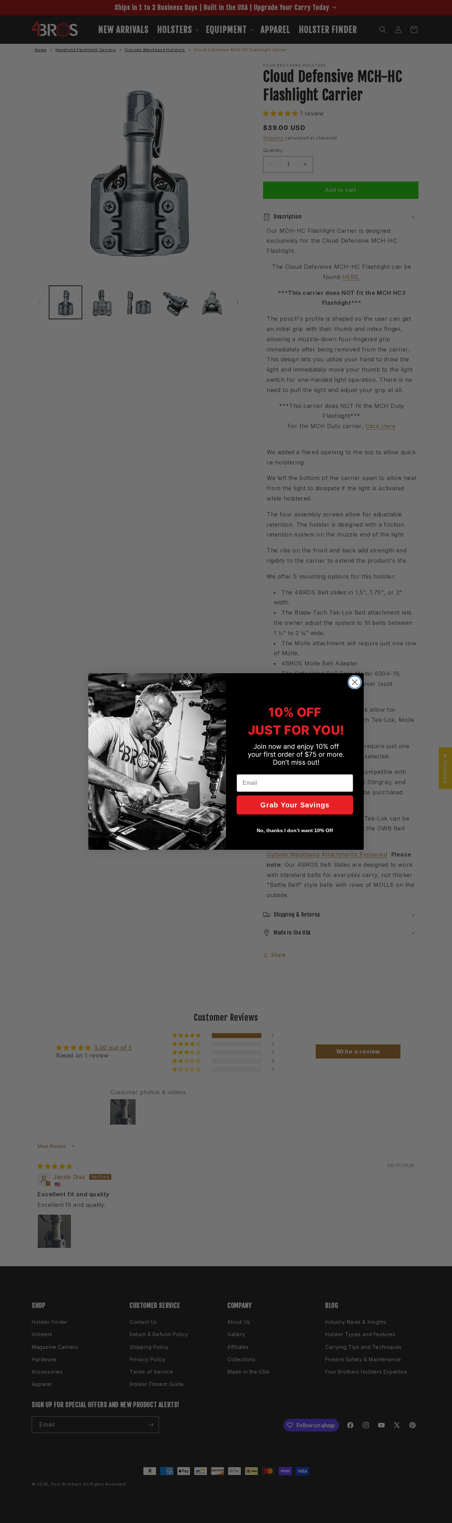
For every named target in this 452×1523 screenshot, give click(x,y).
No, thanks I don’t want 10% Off (295, 830)
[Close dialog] (355, 682)
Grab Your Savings (294, 805)
